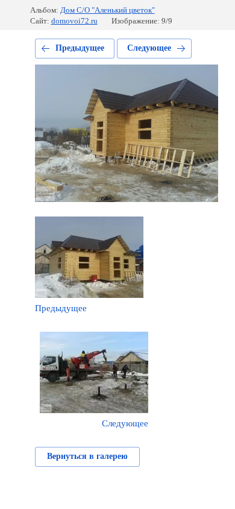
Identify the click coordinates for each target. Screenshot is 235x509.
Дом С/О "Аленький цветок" (107, 9)
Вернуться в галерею (87, 456)
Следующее (149, 47)
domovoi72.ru (74, 20)
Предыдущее (79, 47)
